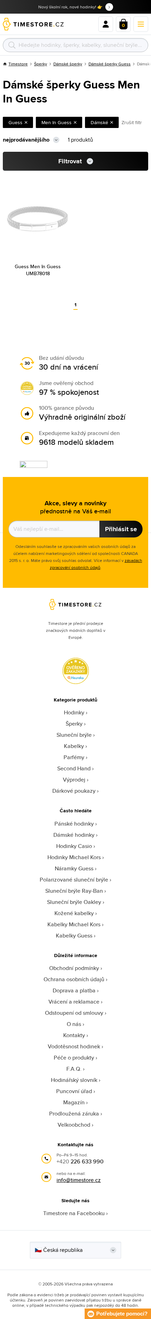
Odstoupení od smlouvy (74, 1013)
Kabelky (74, 746)
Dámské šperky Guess (109, 63)
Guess (15, 122)
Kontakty (74, 1035)
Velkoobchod (74, 1125)
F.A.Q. (73, 1069)
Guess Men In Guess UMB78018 (38, 270)
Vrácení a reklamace (73, 1002)
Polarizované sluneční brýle (74, 880)
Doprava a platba (74, 990)
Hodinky (74, 712)
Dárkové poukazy (74, 791)
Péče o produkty (74, 1058)
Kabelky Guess (74, 936)
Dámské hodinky (73, 835)
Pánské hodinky (74, 824)
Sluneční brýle (74, 735)
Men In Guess (56, 122)
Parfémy (74, 757)
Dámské (99, 122)
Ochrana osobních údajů (74, 979)
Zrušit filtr (132, 122)
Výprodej (74, 780)
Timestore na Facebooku (74, 1213)
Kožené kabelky (74, 913)
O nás (74, 1024)
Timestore (18, 63)
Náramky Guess (74, 868)
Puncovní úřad (74, 1091)
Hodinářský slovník (74, 1080)
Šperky (40, 63)
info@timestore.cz (79, 1180)
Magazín (74, 1102)
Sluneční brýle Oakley (74, 902)
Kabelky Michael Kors (73, 924)
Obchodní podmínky (74, 968)
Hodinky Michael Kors (74, 857)
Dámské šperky (67, 63)
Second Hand (74, 768)
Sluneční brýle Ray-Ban (74, 891)
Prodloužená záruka (74, 1114)
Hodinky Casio (74, 846)
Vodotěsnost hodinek (74, 1046)
